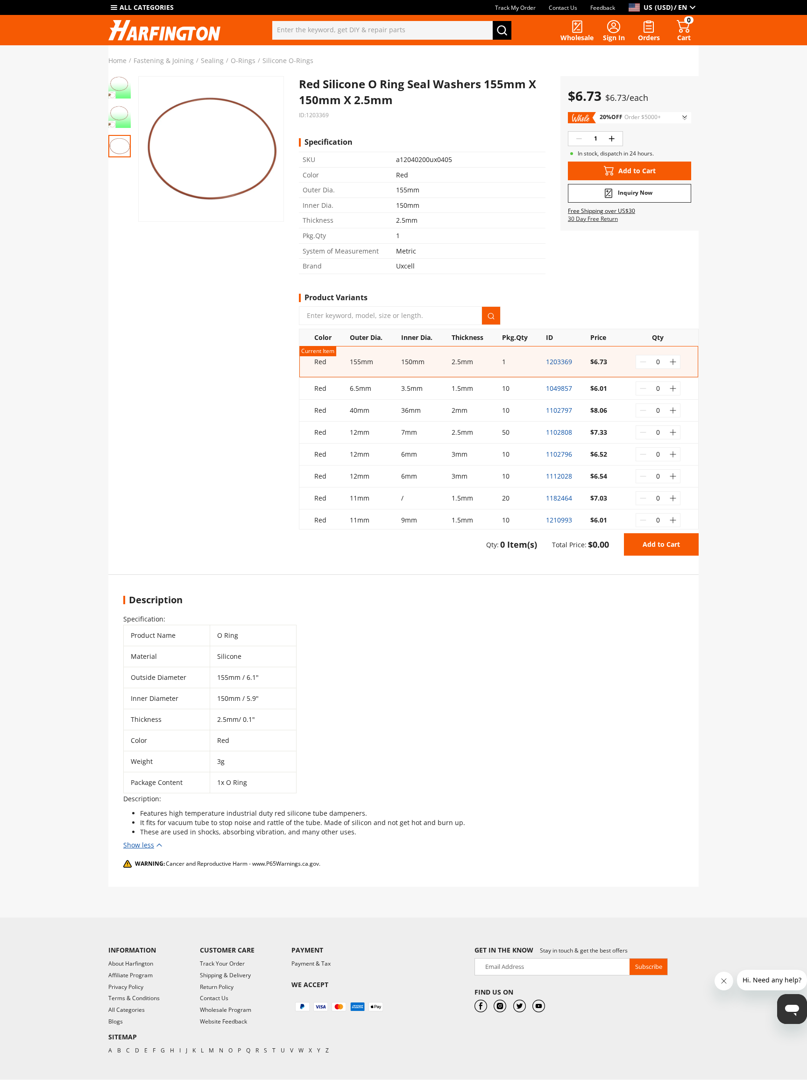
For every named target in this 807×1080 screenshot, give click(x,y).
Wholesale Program (225, 1010)
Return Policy (217, 987)
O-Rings (243, 60)
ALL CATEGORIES (147, 7)
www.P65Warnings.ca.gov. (286, 864)
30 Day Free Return (593, 219)
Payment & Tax (311, 963)
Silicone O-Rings (287, 60)
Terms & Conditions (134, 998)
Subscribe (648, 967)
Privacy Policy (125, 987)
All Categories (126, 1010)
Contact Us (563, 8)
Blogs (115, 1021)
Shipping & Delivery (225, 975)
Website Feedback (223, 1021)
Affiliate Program (130, 975)
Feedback (602, 8)
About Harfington (130, 963)
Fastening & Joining (164, 60)
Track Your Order (222, 963)
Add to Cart (661, 544)
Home (117, 60)
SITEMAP (122, 1036)
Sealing (212, 60)
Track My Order (515, 8)
